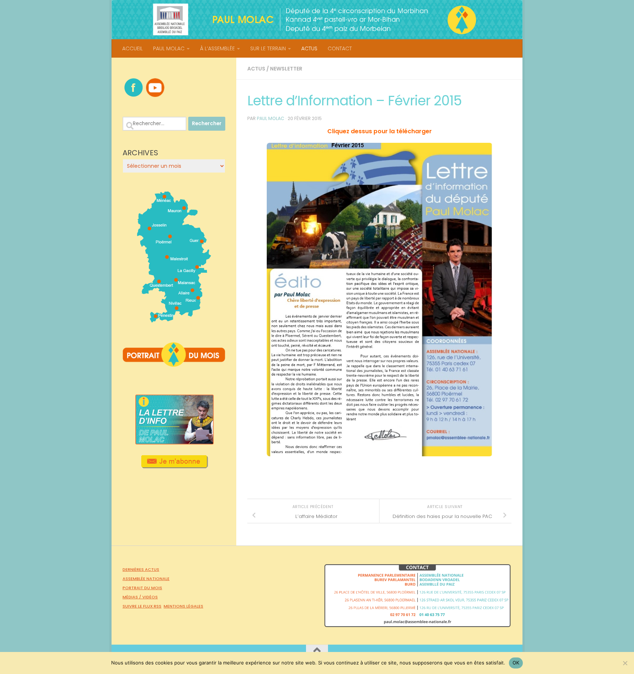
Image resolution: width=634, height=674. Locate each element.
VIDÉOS (150, 597)
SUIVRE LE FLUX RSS (142, 606)
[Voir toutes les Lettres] (174, 442)
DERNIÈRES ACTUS (141, 569)
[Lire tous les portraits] (174, 364)
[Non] (624, 663)
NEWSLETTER (286, 68)
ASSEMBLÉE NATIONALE (146, 578)
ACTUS (309, 48)
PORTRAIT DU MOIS (142, 588)
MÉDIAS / (132, 597)
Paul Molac (270, 118)
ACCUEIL (132, 48)
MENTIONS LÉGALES (183, 606)
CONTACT (340, 48)
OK (516, 663)
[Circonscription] (174, 320)
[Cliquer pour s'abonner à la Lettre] (174, 466)
